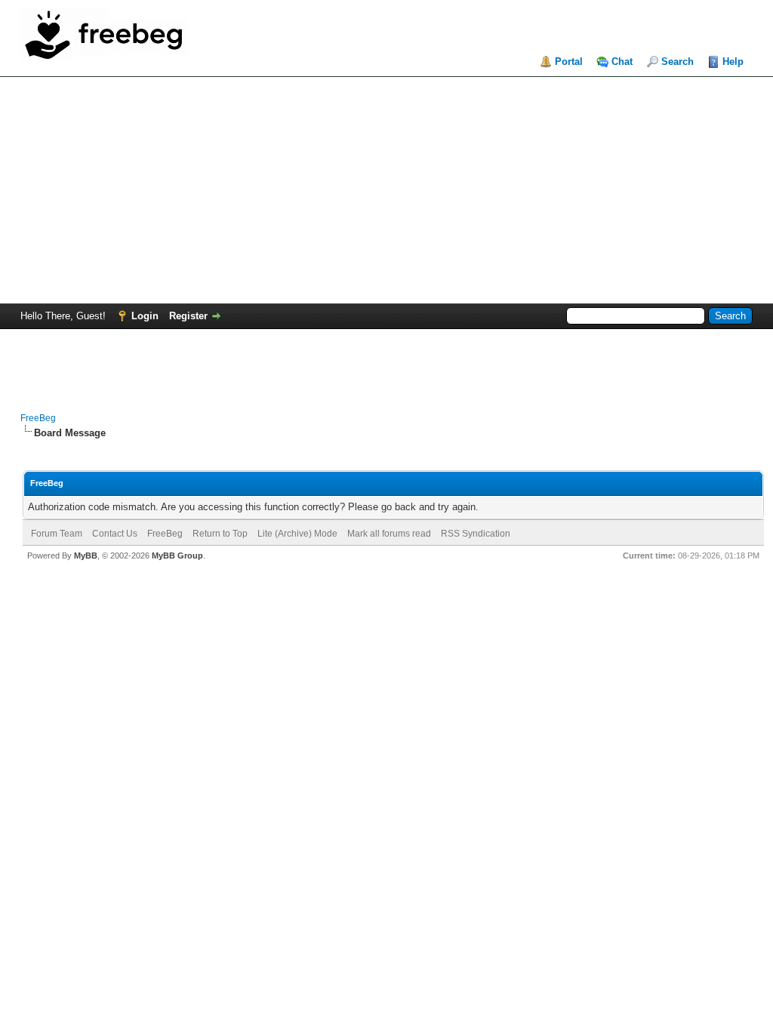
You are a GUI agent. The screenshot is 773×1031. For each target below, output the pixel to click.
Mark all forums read (389, 533)
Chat (622, 61)
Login (145, 316)
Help (733, 61)
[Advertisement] (386, 190)
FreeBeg (38, 418)
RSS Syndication (475, 533)
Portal (569, 61)
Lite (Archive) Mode (297, 533)
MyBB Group (177, 555)
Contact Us (114, 533)
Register (188, 316)
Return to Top (220, 533)
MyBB (85, 555)
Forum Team (56, 533)
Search (677, 61)
